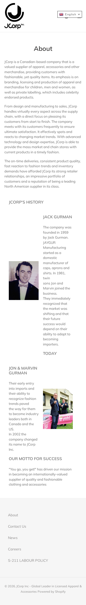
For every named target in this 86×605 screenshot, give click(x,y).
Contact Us (17, 526)
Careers (14, 549)
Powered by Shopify (52, 591)
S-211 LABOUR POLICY (28, 560)
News (13, 537)
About (13, 515)
